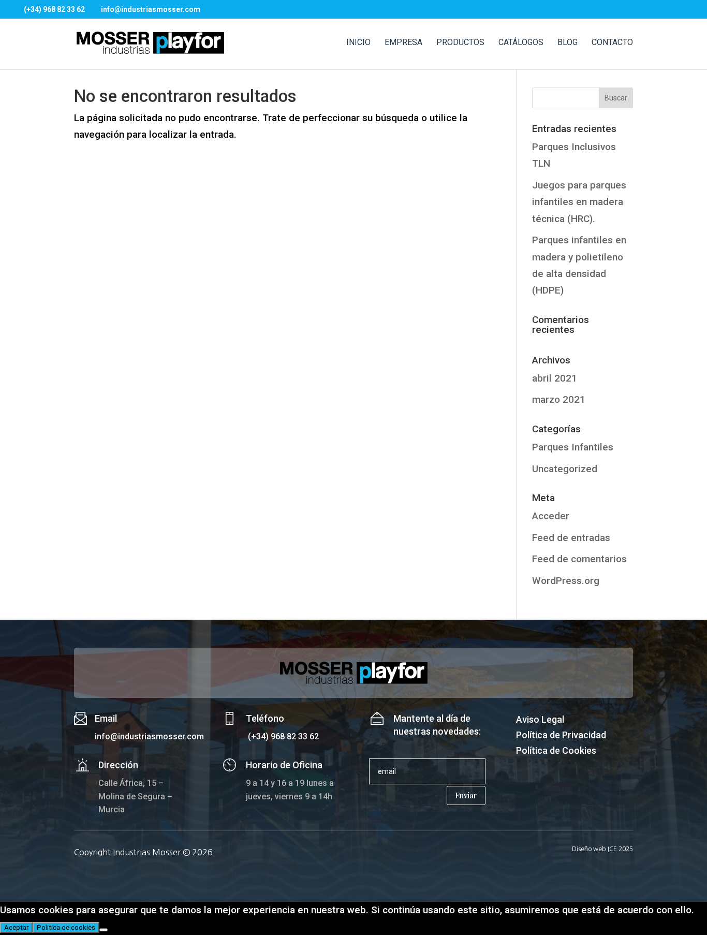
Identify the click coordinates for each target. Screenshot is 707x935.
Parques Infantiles (572, 447)
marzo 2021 (558, 399)
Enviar (466, 795)
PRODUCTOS (460, 43)
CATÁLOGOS (520, 43)
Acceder (550, 516)
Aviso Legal (540, 720)
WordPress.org (565, 581)
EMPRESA (403, 43)
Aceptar (16, 927)
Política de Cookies (556, 751)
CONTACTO (612, 43)
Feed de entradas (571, 538)
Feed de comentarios (579, 559)
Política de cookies (66, 927)
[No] (103, 929)
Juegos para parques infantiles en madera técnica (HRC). (579, 202)
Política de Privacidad (561, 736)
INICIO (358, 43)
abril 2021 (554, 378)
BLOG (567, 43)
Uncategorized (564, 469)
